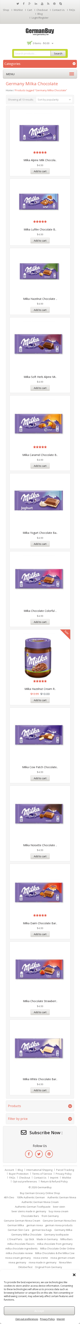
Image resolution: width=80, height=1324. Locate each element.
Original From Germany (48, 1267)
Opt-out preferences (26, 1319)
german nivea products (59, 1225)
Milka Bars (66, 1239)
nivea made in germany (43, 1262)
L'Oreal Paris (14, 1239)
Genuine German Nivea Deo (59, 1220)
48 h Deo (9, 1197)
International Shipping (39, 1170)
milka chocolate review (19, 1253)
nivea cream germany (18, 1258)
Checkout (42, 10)
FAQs (72, 10)
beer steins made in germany (29, 1211)
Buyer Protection (19, 1173)
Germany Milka (63, 1230)
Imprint (61, 1319)
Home (9, 90)
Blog (40, 13)
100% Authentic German (31, 1197)
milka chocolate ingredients (21, 1248)
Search (58, 53)
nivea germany (17, 1262)
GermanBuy (44, 1187)
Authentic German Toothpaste (32, 1206)
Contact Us (58, 10)
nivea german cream (62, 1258)
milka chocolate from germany (55, 1244)
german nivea (34, 1225)
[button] (74, 1275)
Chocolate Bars (30, 1216)
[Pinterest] (49, 1154)
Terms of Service (42, 1173)
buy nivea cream (58, 1211)
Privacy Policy (47, 1319)
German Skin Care (18, 1230)
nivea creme (40, 1258)
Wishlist (18, 10)
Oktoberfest (25, 1267)
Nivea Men (65, 1262)
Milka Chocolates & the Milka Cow (54, 1253)
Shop (6, 10)
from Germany (50, 1216)
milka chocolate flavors (21, 1244)
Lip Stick (29, 1239)
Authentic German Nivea (61, 1197)
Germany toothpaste (56, 1234)
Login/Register (40, 17)
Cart (29, 10)
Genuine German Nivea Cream (22, 1220)
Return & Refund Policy (54, 1181)
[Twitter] (39, 1154)
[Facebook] (29, 1154)
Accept (39, 1311)
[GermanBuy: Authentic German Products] (40, 31)
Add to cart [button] (40, 171)
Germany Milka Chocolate (26, 1234)
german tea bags (42, 1230)
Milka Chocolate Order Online (57, 1248)
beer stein (59, 1206)
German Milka (15, 1225)
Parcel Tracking (65, 1170)
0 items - (41, 43)
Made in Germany (47, 1239)
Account (9, 1170)
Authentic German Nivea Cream (40, 1202)
